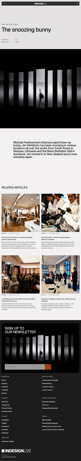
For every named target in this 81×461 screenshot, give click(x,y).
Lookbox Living (47, 387)
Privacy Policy (7, 408)
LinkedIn (5, 430)
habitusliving (47, 383)
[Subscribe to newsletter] (48, 367)
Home (4, 380)
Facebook (5, 426)
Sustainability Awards (50, 423)
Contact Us (6, 405)
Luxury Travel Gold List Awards (53, 430)
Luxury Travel (47, 390)
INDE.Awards (46, 420)
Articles (4, 383)
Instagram (5, 420)
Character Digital (8, 441)
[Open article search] (77, 3)
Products (5, 390)
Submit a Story (7, 411)
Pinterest (5, 433)
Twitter (4, 423)
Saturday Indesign (48, 402)
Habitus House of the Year (51, 426)
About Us (5, 402)
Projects (5, 387)
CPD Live (45, 405)
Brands (4, 393)
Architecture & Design (50, 380)
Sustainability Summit (50, 408)
